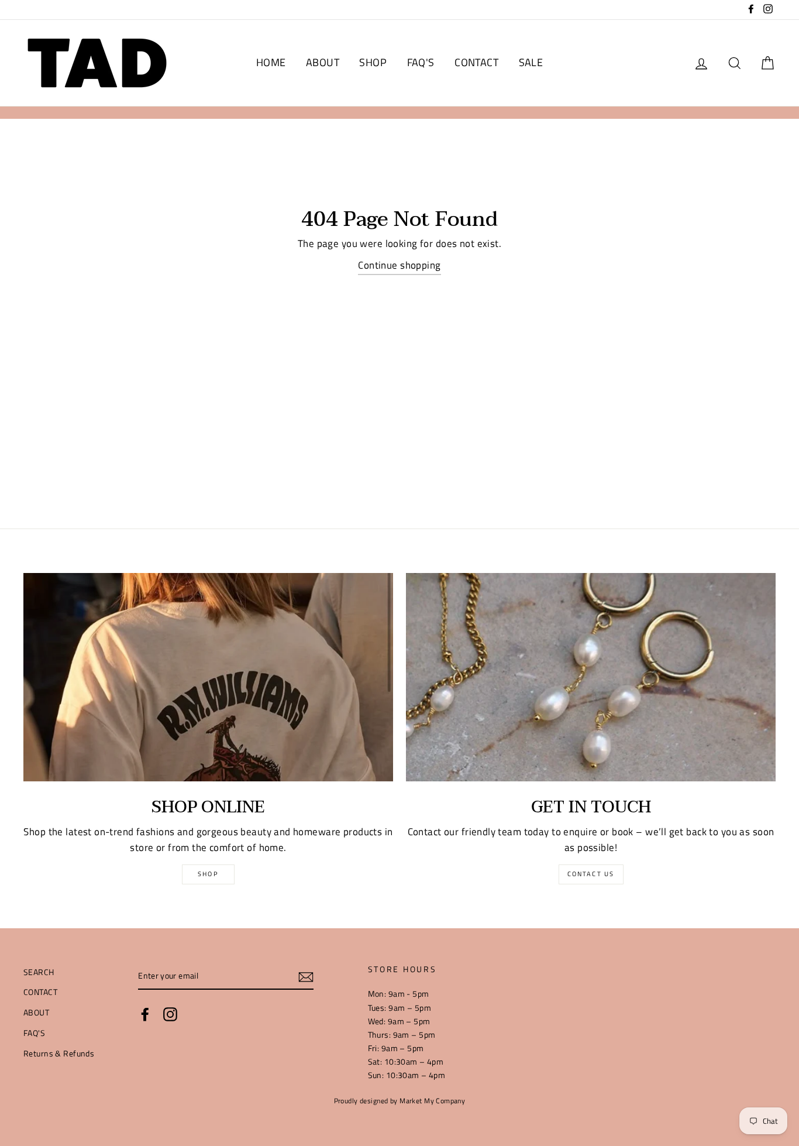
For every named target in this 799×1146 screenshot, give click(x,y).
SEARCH (38, 972)
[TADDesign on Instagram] (170, 1014)
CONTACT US (591, 874)
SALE (531, 62)
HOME (271, 62)
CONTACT (476, 62)
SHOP (373, 62)
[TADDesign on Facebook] (145, 1014)
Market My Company (432, 1101)
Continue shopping (399, 265)
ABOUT (322, 62)
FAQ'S (421, 62)
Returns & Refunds (58, 1053)
